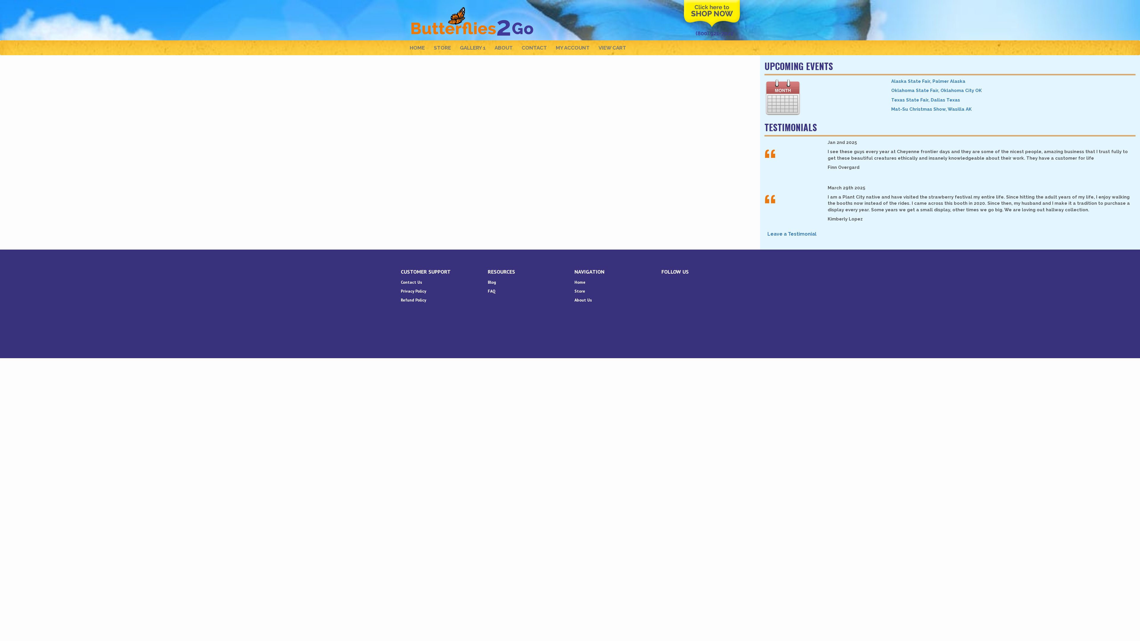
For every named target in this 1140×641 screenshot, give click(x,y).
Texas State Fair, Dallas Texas (925, 100)
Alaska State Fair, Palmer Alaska (928, 81)
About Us (583, 300)
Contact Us (411, 282)
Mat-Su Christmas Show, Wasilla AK (931, 109)
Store (442, 48)
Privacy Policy (413, 291)
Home (417, 48)
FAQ (491, 291)
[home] (473, 7)
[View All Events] (823, 97)
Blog (492, 282)
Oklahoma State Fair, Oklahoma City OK (936, 90)
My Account (573, 48)
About (504, 48)
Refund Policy (413, 300)
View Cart (612, 48)
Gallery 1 (473, 48)
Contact (534, 48)
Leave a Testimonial (791, 234)
